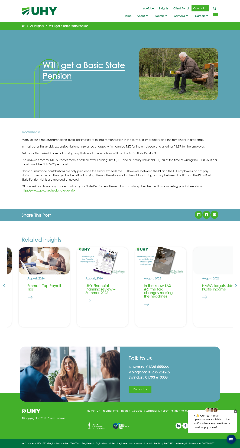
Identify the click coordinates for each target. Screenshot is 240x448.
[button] (199, 215)
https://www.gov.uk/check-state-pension (49, 190)
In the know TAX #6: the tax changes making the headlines (146, 291)
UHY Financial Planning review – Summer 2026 (89, 289)
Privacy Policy (179, 410)
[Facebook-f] (185, 426)
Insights (163, 8)
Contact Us (200, 8)
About (141, 16)
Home (128, 16)
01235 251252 (159, 372)
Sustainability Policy (156, 410)
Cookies (137, 410)
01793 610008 (156, 377)
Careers (200, 16)
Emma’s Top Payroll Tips (32, 287)
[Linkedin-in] (178, 426)
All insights (37, 26)
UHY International (108, 410)
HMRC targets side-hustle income (207, 287)
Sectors (159, 16)
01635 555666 (157, 367)
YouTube (148, 8)
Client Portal (181, 8)
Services (179, 16)
